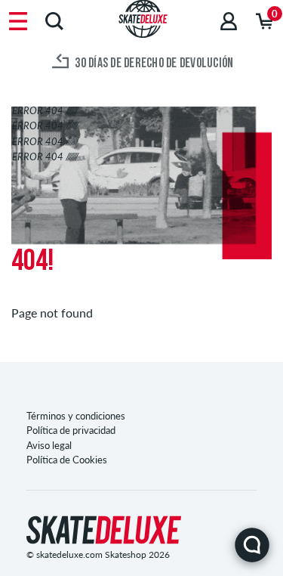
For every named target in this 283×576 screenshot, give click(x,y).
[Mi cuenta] (229, 21)
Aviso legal (49, 445)
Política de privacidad (70, 430)
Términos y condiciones (75, 416)
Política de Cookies (66, 460)
